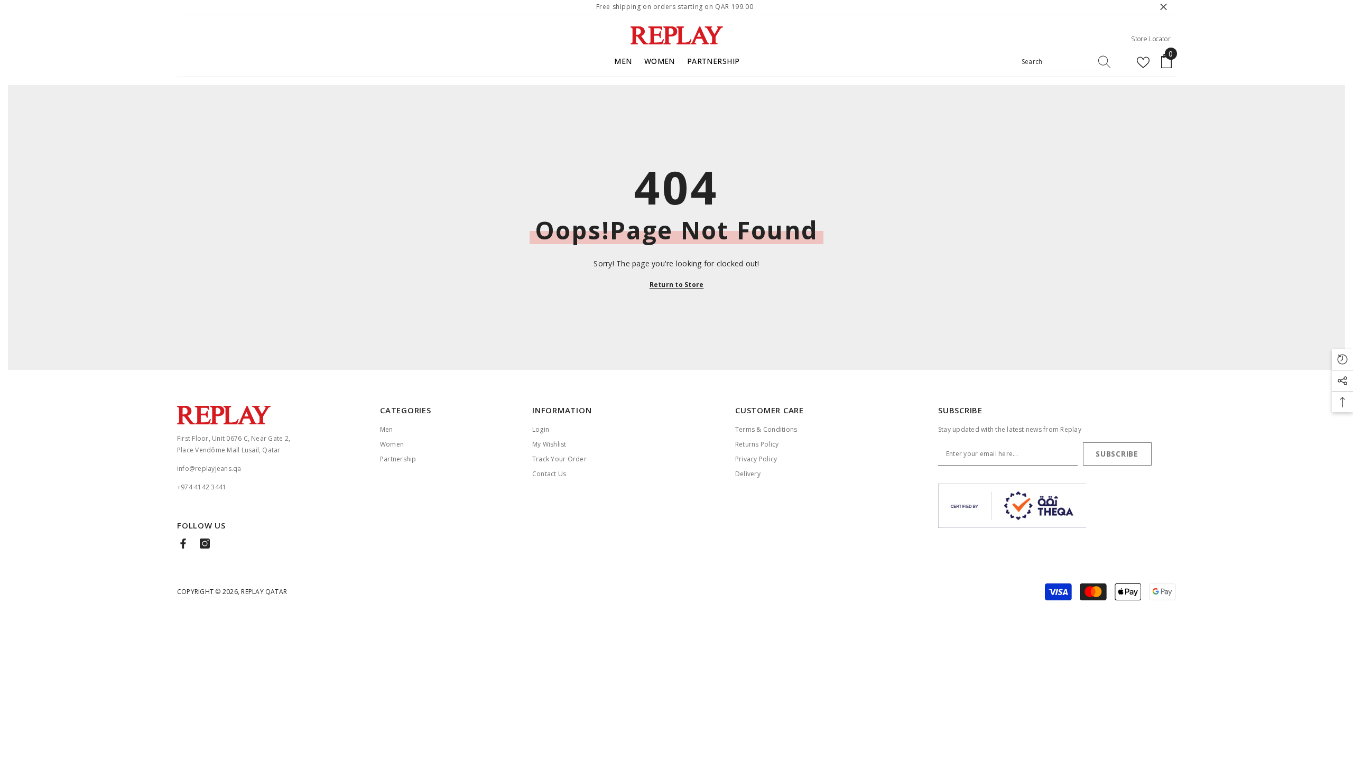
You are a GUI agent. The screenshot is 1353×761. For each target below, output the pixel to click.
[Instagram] (205, 543)
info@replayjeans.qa (209, 468)
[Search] (1066, 62)
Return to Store (677, 284)
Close (1163, 7)
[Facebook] (183, 543)
